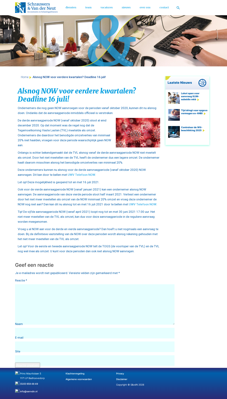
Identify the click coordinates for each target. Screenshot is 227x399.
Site (17, 351)
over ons (145, 7)
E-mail (19, 337)
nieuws (126, 7)
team (88, 7)
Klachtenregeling (75, 373)
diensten (70, 7)
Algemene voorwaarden (79, 379)
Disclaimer (121, 379)
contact (164, 7)
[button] (178, 7)
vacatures (107, 7)
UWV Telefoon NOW (81, 174)
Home (25, 77)
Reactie (21, 280)
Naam (19, 324)
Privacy (120, 373)
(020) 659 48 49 (29, 382)
